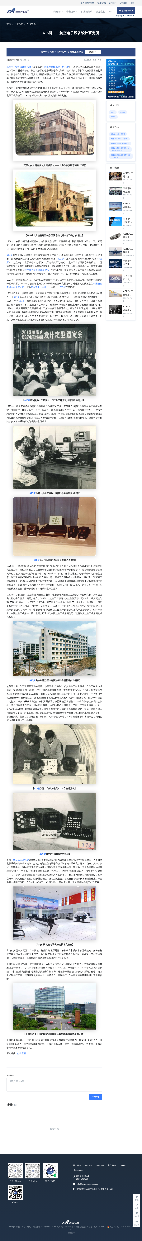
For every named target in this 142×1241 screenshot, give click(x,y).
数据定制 (100, 11)
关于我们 (77, 1165)
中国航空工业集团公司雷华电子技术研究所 (120, 156)
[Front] (18, 12)
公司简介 (113, 3)
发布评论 (10, 1075)
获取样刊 (93, 52)
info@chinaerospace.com (88, 1184)
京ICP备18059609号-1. (66, 1227)
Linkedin (123, 1165)
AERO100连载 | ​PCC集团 (128, 176)
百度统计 (71, 1233)
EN (110, 11)
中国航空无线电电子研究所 (55, 67)
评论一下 (96, 1096)
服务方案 (100, 1165)
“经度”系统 (101, 3)
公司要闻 (123, 3)
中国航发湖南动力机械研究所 (120, 143)
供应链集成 (86, 11)
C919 (112, 112)
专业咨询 (71, 11)
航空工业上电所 (38, 287)
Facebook (78, 1170)
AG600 (113, 117)
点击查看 (21, 1053)
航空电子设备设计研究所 (19, 67)
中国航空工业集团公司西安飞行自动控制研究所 (120, 149)
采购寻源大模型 (87, 3)
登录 (132, 3)
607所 (61, 259)
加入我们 (112, 1165)
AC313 (123, 112)
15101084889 (82, 1179)
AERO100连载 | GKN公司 (128, 294)
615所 (10, 255)
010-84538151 (82, 1176)
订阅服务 (56, 11)
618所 (16, 297)
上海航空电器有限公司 (118, 134)
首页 (9, 24)
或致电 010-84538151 (125, 16)
